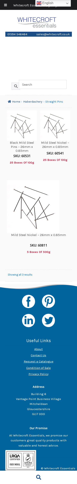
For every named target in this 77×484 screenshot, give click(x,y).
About (38, 349)
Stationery (38, 47)
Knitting (38, 61)
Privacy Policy (38, 374)
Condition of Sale (38, 368)
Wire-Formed (39, 68)
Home (38, 40)
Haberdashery (38, 54)
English (47, 3)
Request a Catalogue (38, 361)
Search (38, 477)
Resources (38, 76)
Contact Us (38, 355)
